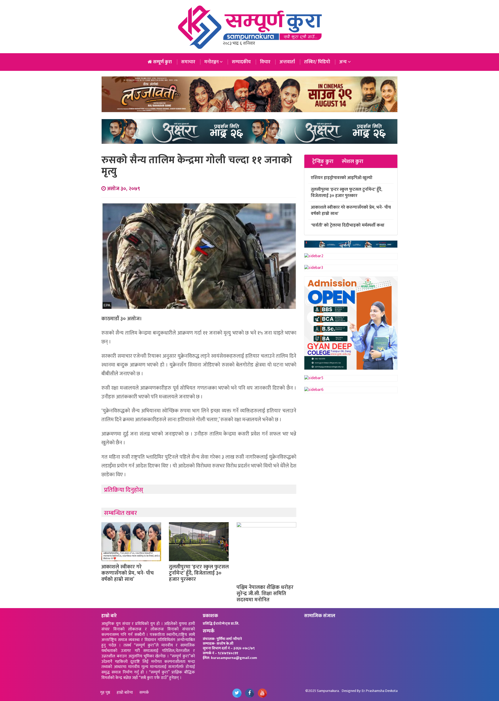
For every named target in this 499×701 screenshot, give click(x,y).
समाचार (188, 62)
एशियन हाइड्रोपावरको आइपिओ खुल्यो (341, 177)
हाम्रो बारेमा (125, 693)
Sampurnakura (328, 691)
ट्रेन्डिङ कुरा (322, 161)
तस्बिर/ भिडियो (317, 62)
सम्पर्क (144, 693)
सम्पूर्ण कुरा (162, 62)
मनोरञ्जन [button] (212, 62)
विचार (265, 62)
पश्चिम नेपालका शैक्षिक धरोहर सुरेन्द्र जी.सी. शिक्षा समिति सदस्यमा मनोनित (265, 593)
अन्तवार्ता (287, 62)
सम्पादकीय (241, 62)
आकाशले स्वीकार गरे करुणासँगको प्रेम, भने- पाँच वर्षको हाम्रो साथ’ (127, 573)
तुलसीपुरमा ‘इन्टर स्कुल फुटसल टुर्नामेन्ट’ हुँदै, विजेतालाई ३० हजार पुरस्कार (199, 573)
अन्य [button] (343, 62)
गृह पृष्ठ (105, 693)
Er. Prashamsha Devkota (380, 691)
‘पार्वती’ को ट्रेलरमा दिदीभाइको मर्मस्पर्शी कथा (347, 225)
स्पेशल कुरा (352, 161)
